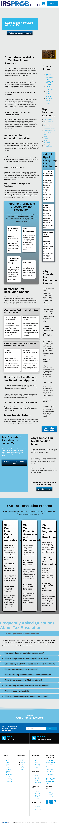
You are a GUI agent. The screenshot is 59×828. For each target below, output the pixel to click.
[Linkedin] (55, 801)
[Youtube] (52, 801)
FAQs (22, 764)
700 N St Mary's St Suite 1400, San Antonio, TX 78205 (38, 795)
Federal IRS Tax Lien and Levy (9, 760)
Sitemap (51, 796)
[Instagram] (52, 803)
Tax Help (48, 91)
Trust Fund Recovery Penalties (48, 101)
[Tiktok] (50, 803)
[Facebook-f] (47, 801)
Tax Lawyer (48, 93)
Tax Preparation (50, 95)
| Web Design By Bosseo (52, 822)
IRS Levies (48, 86)
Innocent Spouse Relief (8, 766)
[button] (43, 3)
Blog (22, 766)
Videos (22, 759)
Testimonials (24, 760)
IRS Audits (8, 769)
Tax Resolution (49, 98)
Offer (47, 88)
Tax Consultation (50, 89)
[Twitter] (50, 801)
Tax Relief (48, 96)
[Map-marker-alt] (47, 803)
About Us (23, 762)
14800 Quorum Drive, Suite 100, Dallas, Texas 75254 (38, 779)
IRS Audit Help (49, 81)
